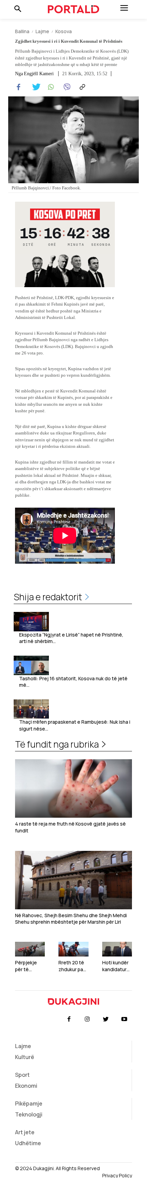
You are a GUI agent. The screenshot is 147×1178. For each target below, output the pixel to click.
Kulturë (24, 1057)
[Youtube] (124, 1019)
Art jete (25, 1132)
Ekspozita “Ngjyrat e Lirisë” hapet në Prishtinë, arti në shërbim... (71, 638)
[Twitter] (34, 87)
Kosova (63, 31)
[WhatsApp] (50, 87)
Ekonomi (26, 1085)
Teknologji (28, 1114)
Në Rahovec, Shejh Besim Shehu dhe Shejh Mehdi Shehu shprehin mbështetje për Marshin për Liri (71, 918)
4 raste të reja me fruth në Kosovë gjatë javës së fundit (70, 827)
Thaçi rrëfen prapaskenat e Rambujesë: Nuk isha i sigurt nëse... (74, 725)
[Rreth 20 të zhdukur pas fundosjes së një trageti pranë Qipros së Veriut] (73, 949)
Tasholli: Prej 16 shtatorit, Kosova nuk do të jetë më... (73, 681)
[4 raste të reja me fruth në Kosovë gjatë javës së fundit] (73, 788)
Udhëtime (28, 1143)
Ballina (22, 31)
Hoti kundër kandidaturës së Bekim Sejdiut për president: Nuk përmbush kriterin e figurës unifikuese (116, 966)
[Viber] (65, 87)
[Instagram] (87, 1019)
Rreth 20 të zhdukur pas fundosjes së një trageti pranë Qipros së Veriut (73, 966)
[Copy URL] (81, 87)
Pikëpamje (28, 1103)
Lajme (42, 31)
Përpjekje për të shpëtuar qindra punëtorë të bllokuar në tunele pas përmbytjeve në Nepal (29, 966)
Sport (22, 1075)
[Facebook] (18, 87)
